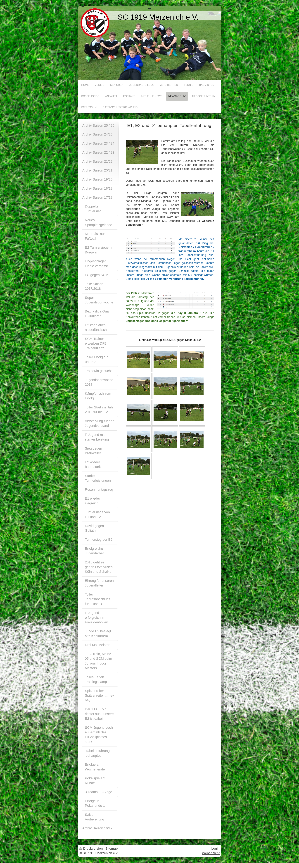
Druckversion (93, 848)
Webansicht (211, 853)
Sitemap (111, 848)
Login (215, 848)
